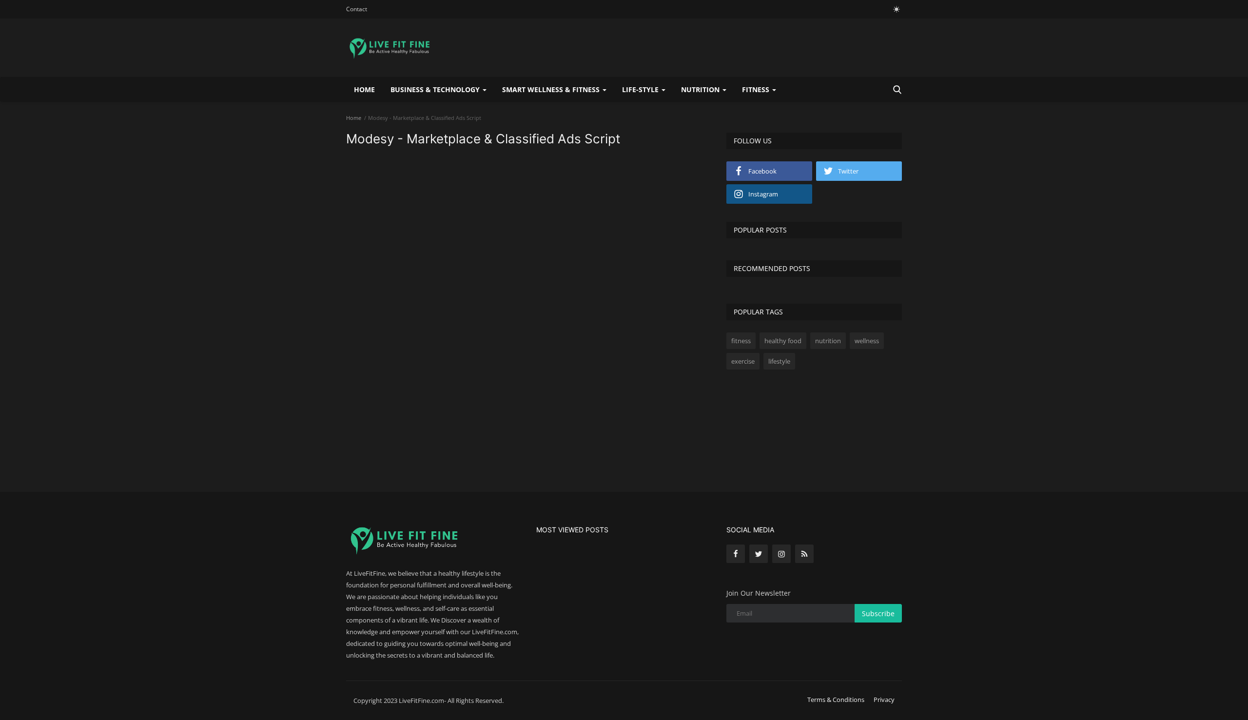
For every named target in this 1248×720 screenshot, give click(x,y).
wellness (867, 340)
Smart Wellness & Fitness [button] (552, 89)
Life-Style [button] (641, 89)
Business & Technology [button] (436, 89)
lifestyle (779, 361)
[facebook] (735, 554)
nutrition (828, 340)
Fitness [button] (756, 89)
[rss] (804, 554)
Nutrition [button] (701, 89)
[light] (896, 9)
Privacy (884, 699)
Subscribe (878, 613)
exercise (743, 361)
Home (364, 89)
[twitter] (758, 554)
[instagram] (781, 554)
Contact (356, 9)
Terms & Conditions (835, 699)
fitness (741, 340)
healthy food (782, 340)
